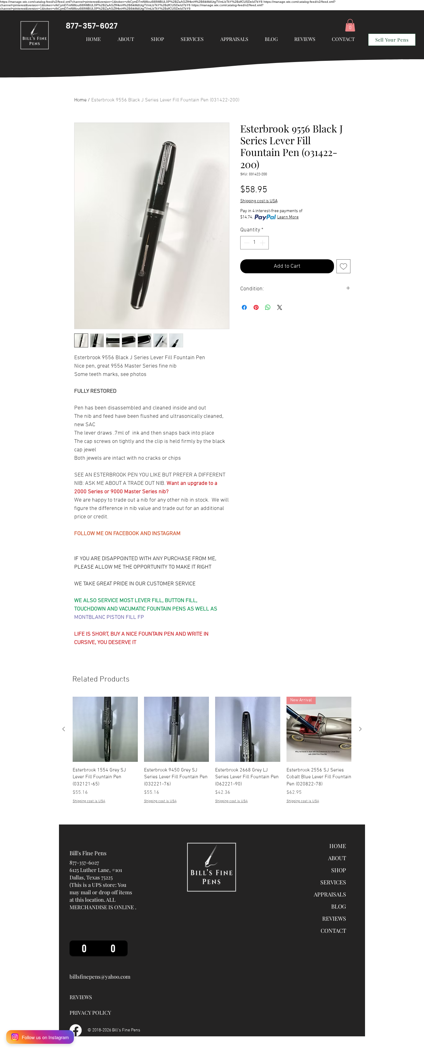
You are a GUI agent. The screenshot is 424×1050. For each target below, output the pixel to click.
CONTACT (333, 930)
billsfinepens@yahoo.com (100, 976)
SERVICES (333, 882)
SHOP (338, 870)
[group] (212, 750)
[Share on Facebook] (244, 307)
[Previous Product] (63, 729)
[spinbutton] (254, 242)
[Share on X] (279, 307)
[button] (192, 39)
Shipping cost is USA (258, 201)
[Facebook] (76, 1030)
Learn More (288, 217)
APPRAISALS (330, 894)
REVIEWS (334, 918)
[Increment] (263, 242)
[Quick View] (105, 729)
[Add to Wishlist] (343, 266)
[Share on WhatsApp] (268, 307)
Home (80, 100)
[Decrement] (246, 242)
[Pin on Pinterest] (256, 307)
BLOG (338, 906)
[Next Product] (360, 729)
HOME (337, 846)
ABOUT (337, 858)
